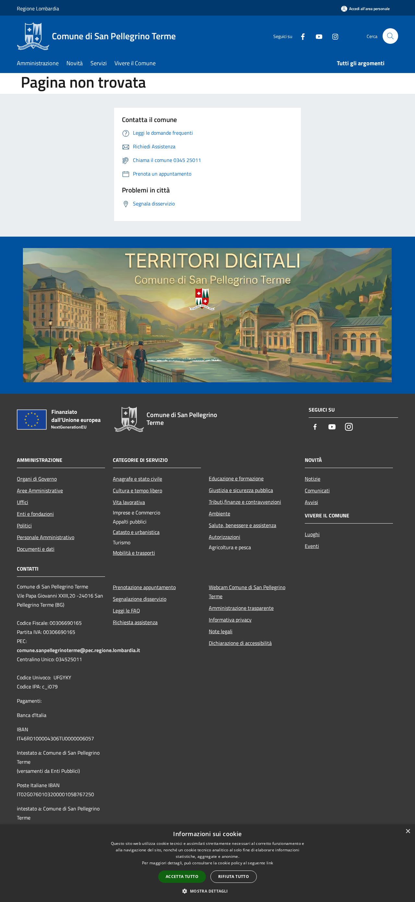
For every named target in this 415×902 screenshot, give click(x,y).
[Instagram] (332, 35)
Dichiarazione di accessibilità (240, 643)
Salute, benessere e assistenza (242, 525)
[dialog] (207, 863)
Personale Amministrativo (45, 537)
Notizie (312, 479)
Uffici (22, 502)
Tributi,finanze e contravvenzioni (245, 502)
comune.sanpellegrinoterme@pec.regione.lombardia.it (78, 650)
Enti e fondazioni (35, 514)
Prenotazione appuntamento (144, 587)
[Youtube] (316, 35)
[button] (207, 891)
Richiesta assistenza (135, 622)
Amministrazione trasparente (241, 608)
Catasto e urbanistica (136, 532)
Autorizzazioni (224, 537)
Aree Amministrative (40, 490)
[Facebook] (300, 35)
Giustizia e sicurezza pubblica (241, 490)
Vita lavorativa (129, 502)
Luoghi (312, 534)
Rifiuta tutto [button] (233, 876)
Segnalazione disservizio (139, 599)
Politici (24, 525)
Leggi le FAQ (126, 610)
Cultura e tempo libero (137, 490)
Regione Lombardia (38, 8)
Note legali (220, 631)
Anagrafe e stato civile (137, 479)
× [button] (407, 831)
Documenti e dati (35, 549)
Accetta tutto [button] (182, 876)
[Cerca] (390, 36)
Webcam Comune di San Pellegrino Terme (247, 591)
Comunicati (317, 490)
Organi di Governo (37, 479)
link (270, 863)
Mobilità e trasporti (134, 553)
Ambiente (219, 513)
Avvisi (311, 502)
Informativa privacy (230, 620)
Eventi (312, 546)
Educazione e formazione (236, 478)
